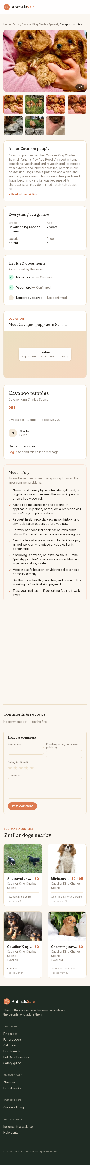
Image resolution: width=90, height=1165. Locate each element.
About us (9, 1082)
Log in (13, 452)
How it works (12, 1088)
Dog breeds (11, 1051)
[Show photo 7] (56, 125)
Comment (14, 775)
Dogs (16, 24)
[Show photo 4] (77, 104)
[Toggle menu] (83, 7)
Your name (14, 744)
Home (7, 24)
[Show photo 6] (34, 125)
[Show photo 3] (56, 104)
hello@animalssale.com (19, 1126)
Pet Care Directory (16, 1057)
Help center (11, 1132)
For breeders (12, 1039)
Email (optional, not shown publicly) (62, 745)
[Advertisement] (45, 649)
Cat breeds (11, 1045)
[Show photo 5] (13, 125)
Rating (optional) (18, 762)
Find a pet (10, 1033)
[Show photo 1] (13, 104)
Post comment (22, 806)
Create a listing (13, 1107)
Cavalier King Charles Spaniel (40, 24)
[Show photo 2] (34, 104)
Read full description (24, 194)
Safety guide (12, 1063)
